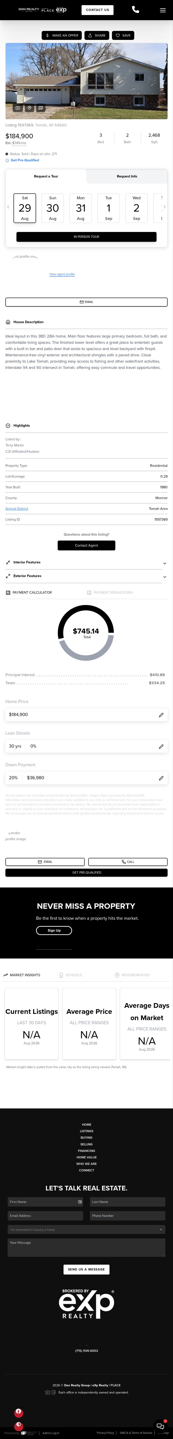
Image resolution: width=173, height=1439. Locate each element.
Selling (86, 1144)
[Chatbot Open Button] (160, 1426)
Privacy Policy (105, 1433)
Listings (86, 1131)
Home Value (87, 1157)
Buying (86, 1138)
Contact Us (97, 10)
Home (86, 1125)
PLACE (116, 1385)
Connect (86, 1170)
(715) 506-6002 (86, 1351)
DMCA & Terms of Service (136, 1433)
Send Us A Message (86, 1269)
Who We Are (86, 1164)
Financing (86, 1151)
